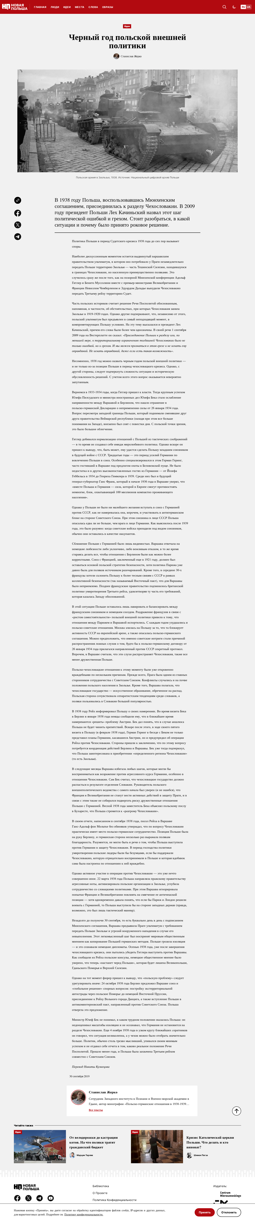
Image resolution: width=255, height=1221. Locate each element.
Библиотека (101, 1186)
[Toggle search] (224, 6)
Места (79, 7)
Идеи (67, 7)
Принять (205, 1212)
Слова (93, 7)
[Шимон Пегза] (189, 1155)
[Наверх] (236, 1111)
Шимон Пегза (201, 1155)
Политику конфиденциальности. (83, 1214)
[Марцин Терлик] (72, 1155)
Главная (40, 7)
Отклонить (229, 1212)
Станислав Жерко (131, 56)
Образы (107, 7)
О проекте (100, 1193)
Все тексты (96, 1110)
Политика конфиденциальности (115, 1200)
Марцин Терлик (85, 1155)
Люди (55, 7)
